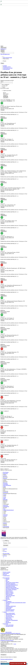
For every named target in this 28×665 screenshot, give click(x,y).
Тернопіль (5, 514)
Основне (5, 548)
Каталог (2, 50)
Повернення (8, 608)
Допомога (5, 600)
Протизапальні (6, 69)
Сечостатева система (7, 68)
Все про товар (6, 553)
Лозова (4, 494)
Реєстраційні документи (11, 589)
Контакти (8, 599)
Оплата (7, 604)
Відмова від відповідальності (7, 640)
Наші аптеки (6, 573)
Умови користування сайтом (12, 582)
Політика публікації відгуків (12, 588)
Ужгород (5, 515)
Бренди (7, 621)
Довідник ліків (9, 619)
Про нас (7, 581)
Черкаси (5, 523)
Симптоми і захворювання (12, 620)
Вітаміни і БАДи (7, 66)
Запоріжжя (5, 484)
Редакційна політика (10, 586)
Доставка (8, 603)
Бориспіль (5, 473)
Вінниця (5, 478)
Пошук (2, 63)
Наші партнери (9, 594)
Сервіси (5, 612)
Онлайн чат (3, 568)
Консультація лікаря (7, 57)
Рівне (4, 508)
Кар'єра (7, 597)
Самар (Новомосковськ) (8, 510)
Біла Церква (5, 472)
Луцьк (4, 497)
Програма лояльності (10, 583)
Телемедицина (6, 575)
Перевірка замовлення (11, 606)
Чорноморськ (6, 526)
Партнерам (5, 623)
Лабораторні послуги (10, 614)
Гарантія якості (9, 607)
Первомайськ (6, 506)
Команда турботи (9, 593)
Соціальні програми (10, 595)
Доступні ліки (9, 615)
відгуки (5, 551)
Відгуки (5, 556)
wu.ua (14, 643)
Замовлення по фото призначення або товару (16, 602)
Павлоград (5, 505)
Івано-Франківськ (7, 485)
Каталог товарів (6, 572)
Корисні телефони (10, 610)
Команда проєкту (9, 591)
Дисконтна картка (10, 616)
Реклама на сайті (9, 626)
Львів (4, 498)
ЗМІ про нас (8, 596)
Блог (7, 580)
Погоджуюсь (3, 645)
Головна (5, 65)
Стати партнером (9, 624)
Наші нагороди (9, 590)
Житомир (5, 482)
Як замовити (8, 601)
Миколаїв (5, 499)
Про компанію (6, 577)
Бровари (5, 475)
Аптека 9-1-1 (3, 48)
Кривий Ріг (5, 492)
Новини (7, 579)
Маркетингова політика (11, 587)
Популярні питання (10, 609)
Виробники (8, 622)
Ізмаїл (4, 486)
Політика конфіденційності (12, 584)
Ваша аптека (8, 617)
